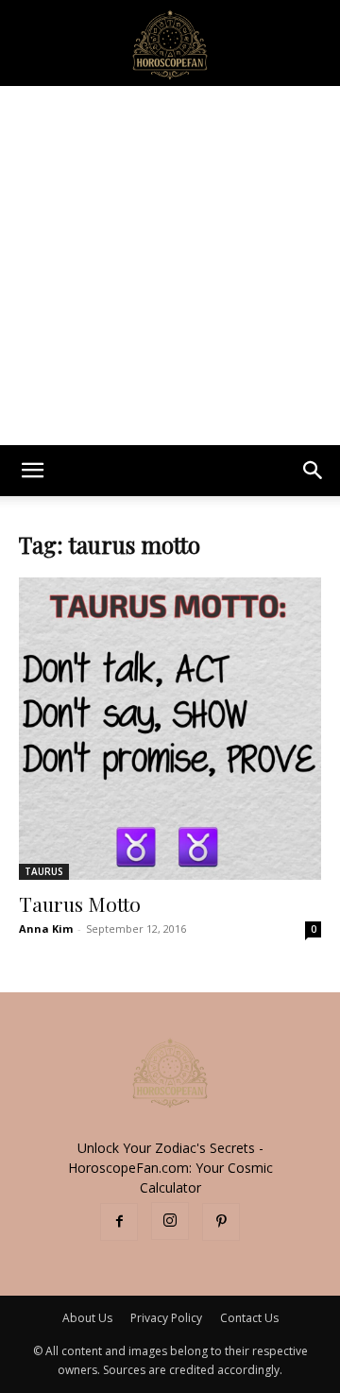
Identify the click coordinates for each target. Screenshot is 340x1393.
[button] (32, 470)
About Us (87, 1318)
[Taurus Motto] (170, 728)
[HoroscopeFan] (170, 43)
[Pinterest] (221, 1222)
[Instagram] (170, 1221)
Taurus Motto (80, 903)
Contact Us (249, 1318)
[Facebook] (119, 1222)
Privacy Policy (166, 1318)
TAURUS (44, 871)
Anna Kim (46, 928)
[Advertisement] (170, 265)
